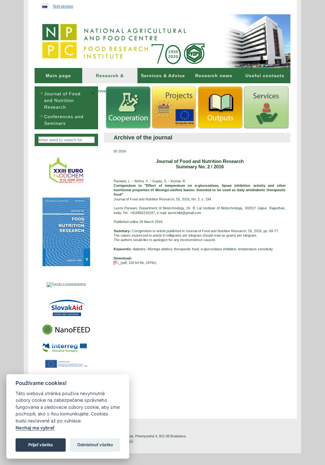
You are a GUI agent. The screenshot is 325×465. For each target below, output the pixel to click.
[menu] (66, 108)
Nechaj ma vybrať (35, 427)
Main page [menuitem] (58, 75)
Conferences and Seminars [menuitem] (63, 120)
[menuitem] (58, 75)
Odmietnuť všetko (95, 444)
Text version (63, 6)
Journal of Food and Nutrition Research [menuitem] (62, 100)
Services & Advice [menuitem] (163, 75)
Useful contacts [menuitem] (264, 75)
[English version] (43, 5)
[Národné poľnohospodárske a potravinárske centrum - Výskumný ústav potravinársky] (162, 41)
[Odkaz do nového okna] (66, 186)
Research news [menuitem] (213, 75)
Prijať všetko (40, 444)
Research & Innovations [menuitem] (110, 78)
